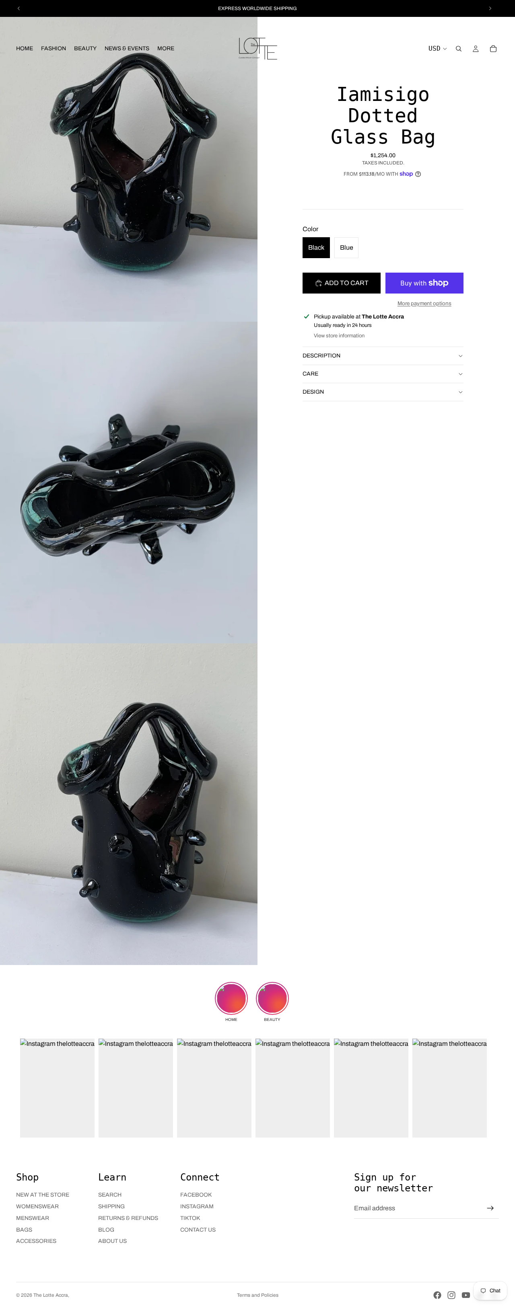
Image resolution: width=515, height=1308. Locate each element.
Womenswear (37, 1206)
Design (313, 391)
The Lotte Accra (50, 1295)
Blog (106, 1230)
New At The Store (42, 1195)
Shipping (111, 1206)
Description (321, 355)
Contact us (198, 1230)
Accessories (36, 1241)
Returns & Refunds (128, 1218)
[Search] (459, 48)
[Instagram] (451, 1295)
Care (310, 373)
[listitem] (165, 48)
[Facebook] (437, 1295)
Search (110, 1195)
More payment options (424, 303)
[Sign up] (490, 1208)
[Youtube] (466, 1295)
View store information (339, 336)
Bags (24, 1230)
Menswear (32, 1218)
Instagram (197, 1206)
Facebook (196, 1195)
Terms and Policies (257, 1295)
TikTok (190, 1218)
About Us (112, 1241)
